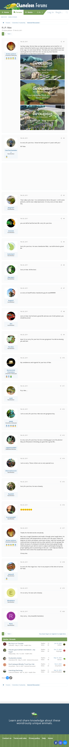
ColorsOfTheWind (14, 672)
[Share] (61, 41)
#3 (64, 195)
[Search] (67, 12)
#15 (63, 482)
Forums (19, 12)
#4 (64, 218)
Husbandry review (15, 658)
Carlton (59, 645)
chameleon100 (13, 660)
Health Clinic (27, 645)
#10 (63, 358)
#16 (63, 505)
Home (6, 12)
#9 (64, 334)
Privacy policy (34, 738)
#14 (63, 458)
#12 (63, 409)
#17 (63, 528)
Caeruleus (11, 645)
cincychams (12, 666)
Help (44, 738)
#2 (64, 138)
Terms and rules (20, 738)
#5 (64, 242)
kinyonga (59, 651)
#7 (64, 288)
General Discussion (32, 660)
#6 (64, 265)
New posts (4, 17)
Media (30, 12)
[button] (10, 12)
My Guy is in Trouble (16, 643)
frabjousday (12, 654)
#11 (63, 386)
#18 (63, 562)
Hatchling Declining (15, 670)
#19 (63, 588)
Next (9, 34)
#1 (64, 41)
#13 (63, 435)
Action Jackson (7, 30)
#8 (64, 311)
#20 (63, 611)
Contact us (7, 738)
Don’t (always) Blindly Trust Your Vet (21, 664)
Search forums (12, 17)
